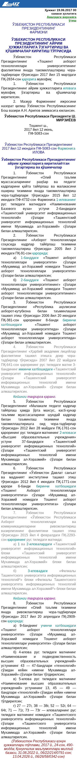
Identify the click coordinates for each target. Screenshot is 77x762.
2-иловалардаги (39, 544)
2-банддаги (29, 280)
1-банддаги (29, 258)
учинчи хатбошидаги (58, 625)
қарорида (39, 253)
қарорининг (16, 539)
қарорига (29, 79)
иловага (69, 88)
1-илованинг (66, 199)
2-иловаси (68, 432)
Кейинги (20, 396)
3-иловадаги (37, 571)
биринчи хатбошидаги (56, 486)
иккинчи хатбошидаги (36, 369)
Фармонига (66, 148)
